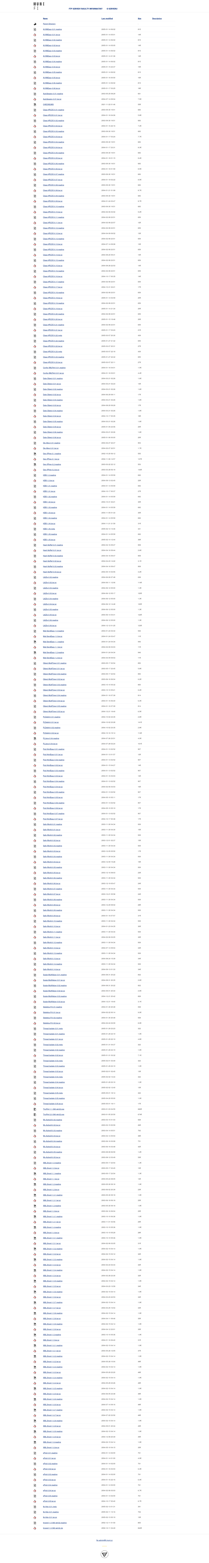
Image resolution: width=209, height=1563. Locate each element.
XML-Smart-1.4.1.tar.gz (52, 1222)
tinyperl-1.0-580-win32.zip (53, 1528)
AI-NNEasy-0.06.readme (52, 83)
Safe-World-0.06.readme (52, 878)
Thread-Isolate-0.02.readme (54, 1050)
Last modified (107, 18)
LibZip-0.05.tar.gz (49, 614)
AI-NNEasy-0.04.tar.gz (51, 67)
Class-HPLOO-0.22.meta (52, 335)
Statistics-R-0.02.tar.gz (51, 1023)
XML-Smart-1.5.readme (52, 1334)
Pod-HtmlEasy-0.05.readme (53, 792)
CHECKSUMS (48, 104)
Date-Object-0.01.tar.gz (52, 383)
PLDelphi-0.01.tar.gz (51, 722)
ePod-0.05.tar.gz (49, 1501)
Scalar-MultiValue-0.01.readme (55, 974)
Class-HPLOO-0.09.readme (53, 196)
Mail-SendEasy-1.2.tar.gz (52, 657)
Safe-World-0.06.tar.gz (51, 883)
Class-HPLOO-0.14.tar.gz (52, 255)
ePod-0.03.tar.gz (49, 1479)
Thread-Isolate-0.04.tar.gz (53, 1087)
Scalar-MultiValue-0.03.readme (55, 996)
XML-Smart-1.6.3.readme (52, 1367)
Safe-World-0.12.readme (52, 942)
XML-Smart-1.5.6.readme (52, 1291)
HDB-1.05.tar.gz (49, 539)
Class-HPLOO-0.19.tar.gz (52, 308)
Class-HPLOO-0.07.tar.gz (52, 179)
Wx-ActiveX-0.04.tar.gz (51, 1146)
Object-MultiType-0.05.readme (54, 706)
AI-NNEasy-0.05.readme (52, 72)
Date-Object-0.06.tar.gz (52, 437)
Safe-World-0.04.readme (52, 856)
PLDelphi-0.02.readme (51, 727)
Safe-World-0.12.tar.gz (51, 948)
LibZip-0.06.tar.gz (49, 625)
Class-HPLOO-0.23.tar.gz (52, 362)
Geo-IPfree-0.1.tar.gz (51, 459)
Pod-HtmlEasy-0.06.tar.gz (53, 808)
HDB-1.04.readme (50, 518)
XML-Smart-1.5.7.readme (52, 1302)
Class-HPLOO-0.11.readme (53, 217)
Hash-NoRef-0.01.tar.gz (52, 550)
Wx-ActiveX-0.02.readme (52, 1119)
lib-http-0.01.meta (50, 1506)
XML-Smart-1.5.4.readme (52, 1270)
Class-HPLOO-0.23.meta (52, 351)
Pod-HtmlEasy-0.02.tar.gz (53, 765)
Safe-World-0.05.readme (52, 867)
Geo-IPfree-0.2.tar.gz (51, 469)
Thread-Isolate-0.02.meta (53, 1044)
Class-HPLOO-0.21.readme (53, 324)
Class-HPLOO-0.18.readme (53, 292)
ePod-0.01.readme (50, 1453)
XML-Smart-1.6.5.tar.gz (52, 1393)
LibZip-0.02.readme (50, 577)
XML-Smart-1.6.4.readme (52, 1377)
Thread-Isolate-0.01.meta (53, 1028)
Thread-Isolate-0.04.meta (53, 1077)
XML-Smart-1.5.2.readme (52, 1248)
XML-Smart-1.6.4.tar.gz (52, 1383)
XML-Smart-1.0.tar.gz (51, 1168)
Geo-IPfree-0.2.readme (52, 464)
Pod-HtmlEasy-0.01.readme (53, 749)
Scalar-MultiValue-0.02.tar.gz (54, 991)
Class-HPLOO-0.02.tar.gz (52, 126)
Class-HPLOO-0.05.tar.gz (52, 158)
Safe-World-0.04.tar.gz (51, 862)
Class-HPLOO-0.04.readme (53, 142)
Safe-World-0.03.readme (52, 845)
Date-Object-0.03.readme (53, 400)
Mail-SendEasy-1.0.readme (53, 631)
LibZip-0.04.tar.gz (49, 604)
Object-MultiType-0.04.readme (54, 695)
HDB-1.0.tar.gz (48, 480)
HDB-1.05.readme (50, 534)
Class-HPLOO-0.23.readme (53, 357)
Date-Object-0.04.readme (53, 410)
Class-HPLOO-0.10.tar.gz (52, 212)
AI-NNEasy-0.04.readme (52, 61)
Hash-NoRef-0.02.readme (53, 555)
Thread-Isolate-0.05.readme (54, 1098)
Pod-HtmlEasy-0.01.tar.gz (53, 754)
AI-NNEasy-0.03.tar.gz (51, 56)
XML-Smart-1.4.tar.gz (51, 1232)
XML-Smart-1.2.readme (52, 1184)
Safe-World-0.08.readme (52, 899)
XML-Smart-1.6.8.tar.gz (52, 1426)
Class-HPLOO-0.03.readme (53, 131)
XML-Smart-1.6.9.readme (52, 1431)
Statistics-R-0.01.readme (52, 1007)
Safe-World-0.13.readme (52, 953)
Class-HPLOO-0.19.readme (53, 303)
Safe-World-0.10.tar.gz (51, 926)
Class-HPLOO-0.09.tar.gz (52, 201)
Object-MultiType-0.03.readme (54, 684)
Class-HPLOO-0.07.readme (53, 174)
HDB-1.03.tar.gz (49, 512)
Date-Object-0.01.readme (53, 378)
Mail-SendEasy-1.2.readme (53, 652)
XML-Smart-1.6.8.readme (52, 1420)
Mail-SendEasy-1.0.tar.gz (52, 636)
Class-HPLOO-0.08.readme (53, 185)
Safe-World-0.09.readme (52, 910)
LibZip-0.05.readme (50, 609)
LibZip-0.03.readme (50, 588)
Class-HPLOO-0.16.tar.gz (52, 276)
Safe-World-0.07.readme (52, 888)
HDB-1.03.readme (50, 507)
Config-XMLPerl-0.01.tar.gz (53, 373)
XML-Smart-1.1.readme (52, 1173)
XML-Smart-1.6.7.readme (52, 1410)
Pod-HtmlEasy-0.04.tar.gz (53, 786)
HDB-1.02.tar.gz (49, 502)
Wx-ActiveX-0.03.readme (52, 1130)
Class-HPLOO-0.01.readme (53, 109)
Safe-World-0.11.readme (52, 932)
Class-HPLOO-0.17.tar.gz (52, 287)
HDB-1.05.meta (49, 529)
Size (139, 18)
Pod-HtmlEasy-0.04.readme (53, 781)
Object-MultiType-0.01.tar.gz (54, 668)
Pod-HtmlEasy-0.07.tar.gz (53, 819)
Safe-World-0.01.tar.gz (51, 829)
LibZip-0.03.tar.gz (49, 593)
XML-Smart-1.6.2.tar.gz (52, 1361)
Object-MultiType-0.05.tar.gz (54, 711)
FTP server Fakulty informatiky (85, 8)
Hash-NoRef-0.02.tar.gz (52, 561)
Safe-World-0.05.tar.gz (51, 872)
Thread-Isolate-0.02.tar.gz (53, 1055)
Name (45, 18)
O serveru (112, 8)
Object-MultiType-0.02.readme (54, 674)
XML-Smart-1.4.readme (52, 1227)
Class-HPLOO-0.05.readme (53, 152)
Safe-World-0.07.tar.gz (51, 894)
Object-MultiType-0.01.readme (54, 663)
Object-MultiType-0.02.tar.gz (54, 679)
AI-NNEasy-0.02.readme (52, 40)
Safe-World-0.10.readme (52, 921)
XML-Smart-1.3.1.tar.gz (52, 1200)
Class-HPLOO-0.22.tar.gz (52, 346)
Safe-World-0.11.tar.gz (51, 937)
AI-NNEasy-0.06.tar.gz (51, 88)
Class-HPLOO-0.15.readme (53, 260)
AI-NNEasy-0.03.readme (52, 50)
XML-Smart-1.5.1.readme (52, 1238)
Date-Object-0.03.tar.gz (52, 405)
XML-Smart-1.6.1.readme (52, 1345)
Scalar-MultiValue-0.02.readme (55, 985)
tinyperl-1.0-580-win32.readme (55, 1522)
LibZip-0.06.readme (50, 620)
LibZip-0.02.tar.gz (49, 582)
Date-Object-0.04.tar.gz (52, 416)
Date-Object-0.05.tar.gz (52, 427)
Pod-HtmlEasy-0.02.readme (53, 760)
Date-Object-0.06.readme (53, 432)
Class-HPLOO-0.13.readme (53, 238)
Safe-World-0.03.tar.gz (51, 851)
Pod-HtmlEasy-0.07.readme (53, 813)
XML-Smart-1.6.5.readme (52, 1388)
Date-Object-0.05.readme (53, 421)
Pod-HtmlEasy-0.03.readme (53, 770)
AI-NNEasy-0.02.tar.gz (51, 45)
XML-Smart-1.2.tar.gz (51, 1189)
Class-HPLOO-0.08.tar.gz (52, 190)
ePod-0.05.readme (50, 1496)
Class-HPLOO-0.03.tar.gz (52, 136)
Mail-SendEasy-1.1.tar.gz (52, 647)
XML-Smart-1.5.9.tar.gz (52, 1329)
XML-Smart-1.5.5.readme (52, 1281)
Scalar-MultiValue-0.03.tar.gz (54, 1001)
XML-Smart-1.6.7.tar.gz (52, 1415)
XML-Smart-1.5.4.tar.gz (52, 1275)
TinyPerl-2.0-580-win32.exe (53, 1114)
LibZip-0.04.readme (50, 598)
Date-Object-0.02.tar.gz (52, 394)
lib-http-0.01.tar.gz (50, 1517)
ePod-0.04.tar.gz (49, 1490)
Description (157, 18)
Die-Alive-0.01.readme (51, 443)
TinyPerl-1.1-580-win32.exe (53, 1109)
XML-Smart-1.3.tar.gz (51, 1211)
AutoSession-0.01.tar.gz (52, 99)
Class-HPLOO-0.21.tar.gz (52, 330)
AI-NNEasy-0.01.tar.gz (51, 34)
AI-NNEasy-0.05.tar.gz (51, 77)
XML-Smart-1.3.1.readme (52, 1195)
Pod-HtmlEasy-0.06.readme (53, 803)
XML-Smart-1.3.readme (52, 1205)
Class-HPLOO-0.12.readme (53, 228)
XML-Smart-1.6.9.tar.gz (52, 1437)
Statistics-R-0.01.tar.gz (51, 1012)
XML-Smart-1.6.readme (52, 1442)
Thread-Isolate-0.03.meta (53, 1060)
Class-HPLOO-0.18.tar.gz (52, 298)
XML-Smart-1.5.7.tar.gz (52, 1308)
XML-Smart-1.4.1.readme (52, 1216)
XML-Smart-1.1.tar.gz (51, 1179)
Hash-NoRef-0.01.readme (53, 545)
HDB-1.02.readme (50, 496)
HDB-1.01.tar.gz (49, 491)
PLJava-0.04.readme (51, 738)
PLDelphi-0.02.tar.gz (51, 733)
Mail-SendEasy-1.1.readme (53, 641)
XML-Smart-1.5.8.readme (52, 1313)
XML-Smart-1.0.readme (52, 1162)
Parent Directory (49, 24)
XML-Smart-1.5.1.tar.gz (52, 1243)
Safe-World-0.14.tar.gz (51, 969)
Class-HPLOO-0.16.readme (53, 271)
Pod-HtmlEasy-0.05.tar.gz (53, 797)
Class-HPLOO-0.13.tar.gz (52, 244)
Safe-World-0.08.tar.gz (51, 905)
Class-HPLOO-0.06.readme (53, 163)
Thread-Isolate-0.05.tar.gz (53, 1103)
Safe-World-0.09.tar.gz (51, 915)
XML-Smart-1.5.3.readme (52, 1259)
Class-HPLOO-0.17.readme (53, 281)
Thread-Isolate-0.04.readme (54, 1082)
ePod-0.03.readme (50, 1474)
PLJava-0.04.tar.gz (50, 743)
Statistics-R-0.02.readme (52, 1017)
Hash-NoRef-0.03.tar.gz (52, 572)
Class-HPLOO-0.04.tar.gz (52, 147)
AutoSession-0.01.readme (53, 93)
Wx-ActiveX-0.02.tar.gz (51, 1125)
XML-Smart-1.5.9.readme (52, 1324)
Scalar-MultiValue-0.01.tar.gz (54, 980)
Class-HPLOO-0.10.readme (53, 206)
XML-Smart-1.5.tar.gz (51, 1340)
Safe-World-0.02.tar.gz (51, 840)
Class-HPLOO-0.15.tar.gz (52, 265)
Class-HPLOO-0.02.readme (53, 120)
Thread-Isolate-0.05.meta (53, 1093)
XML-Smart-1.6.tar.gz (51, 1447)
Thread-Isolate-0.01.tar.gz (53, 1039)
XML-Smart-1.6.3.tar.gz (52, 1372)
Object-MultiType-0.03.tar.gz (54, 690)
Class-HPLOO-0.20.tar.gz (52, 319)
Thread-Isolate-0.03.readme (54, 1066)
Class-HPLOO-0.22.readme (53, 341)
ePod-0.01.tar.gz (49, 1458)
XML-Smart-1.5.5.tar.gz (52, 1286)
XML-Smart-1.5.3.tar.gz (52, 1265)
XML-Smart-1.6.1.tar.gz (52, 1350)
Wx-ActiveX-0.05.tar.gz (51, 1157)
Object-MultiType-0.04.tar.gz (54, 701)
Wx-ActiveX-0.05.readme (52, 1152)
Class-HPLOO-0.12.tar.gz (52, 233)
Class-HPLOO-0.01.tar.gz (52, 115)
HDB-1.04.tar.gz (49, 523)
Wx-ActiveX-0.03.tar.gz (51, 1136)
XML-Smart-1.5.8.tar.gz (52, 1318)
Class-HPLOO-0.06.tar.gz (52, 169)
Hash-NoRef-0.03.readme (53, 566)
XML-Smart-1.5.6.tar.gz (52, 1297)
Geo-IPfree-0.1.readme (52, 453)
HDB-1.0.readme (49, 475)
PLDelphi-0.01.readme (51, 717)
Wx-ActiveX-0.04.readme (52, 1141)
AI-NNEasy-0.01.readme (52, 29)
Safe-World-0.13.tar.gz (51, 958)
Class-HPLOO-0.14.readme (53, 249)
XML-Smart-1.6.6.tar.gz (52, 1404)
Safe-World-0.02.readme (52, 835)
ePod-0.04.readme (50, 1485)
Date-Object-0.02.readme (53, 389)
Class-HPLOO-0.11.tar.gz (52, 222)
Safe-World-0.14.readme (52, 964)
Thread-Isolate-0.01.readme (54, 1034)
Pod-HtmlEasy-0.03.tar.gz (53, 776)
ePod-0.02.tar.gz (49, 1469)
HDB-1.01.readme (50, 486)
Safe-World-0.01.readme (52, 824)
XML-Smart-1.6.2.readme (52, 1356)
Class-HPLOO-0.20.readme (53, 314)
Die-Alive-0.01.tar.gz (51, 448)
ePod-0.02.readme (50, 1463)
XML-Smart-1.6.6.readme (52, 1399)
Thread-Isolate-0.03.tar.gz (53, 1071)
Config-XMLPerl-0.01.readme (54, 367)
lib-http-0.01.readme (51, 1512)
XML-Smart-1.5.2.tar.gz (52, 1254)
